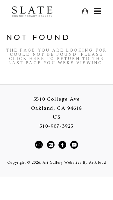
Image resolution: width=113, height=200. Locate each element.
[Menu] (97, 11)
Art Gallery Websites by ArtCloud (74, 163)
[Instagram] (51, 145)
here (37, 58)
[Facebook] (63, 145)
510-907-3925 (56, 126)
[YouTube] (74, 145)
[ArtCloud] (40, 145)
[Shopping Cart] (85, 11)
